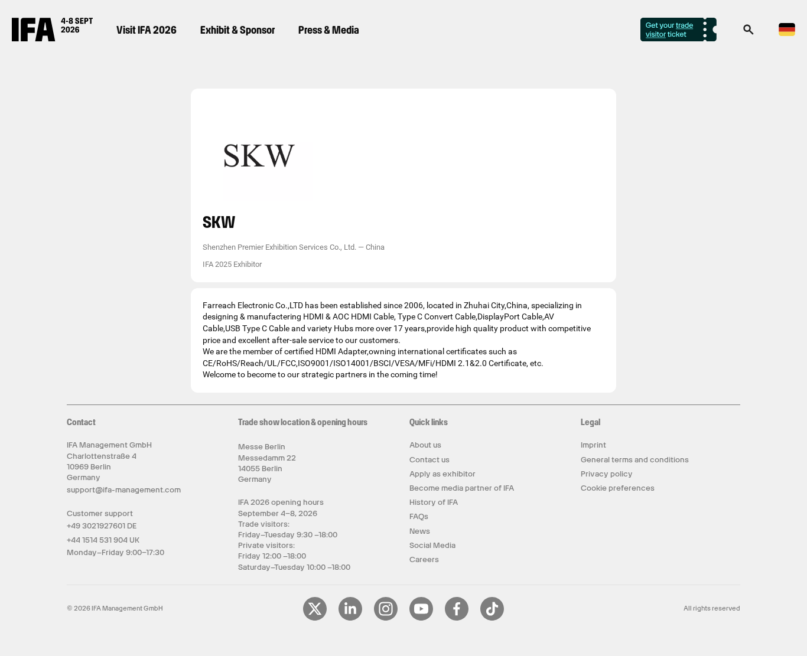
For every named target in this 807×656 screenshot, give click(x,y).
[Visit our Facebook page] (456, 618)
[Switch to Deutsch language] (787, 34)
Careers (424, 559)
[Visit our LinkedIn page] (350, 618)
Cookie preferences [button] (618, 488)
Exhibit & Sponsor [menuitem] (237, 30)
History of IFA (433, 502)
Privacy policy (607, 473)
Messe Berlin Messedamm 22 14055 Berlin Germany (267, 463)
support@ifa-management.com (124, 489)
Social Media (432, 545)
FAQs (418, 516)
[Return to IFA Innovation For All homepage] (52, 38)
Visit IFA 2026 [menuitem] (146, 30)
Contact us (429, 459)
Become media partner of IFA (461, 488)
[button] (748, 33)
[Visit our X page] (315, 618)
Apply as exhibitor (442, 473)
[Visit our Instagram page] (386, 618)
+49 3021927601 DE (101, 525)
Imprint (593, 444)
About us (425, 444)
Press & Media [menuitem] (328, 30)
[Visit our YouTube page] (421, 618)
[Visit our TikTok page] (492, 618)
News (419, 531)
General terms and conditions (635, 459)
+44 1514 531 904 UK (103, 540)
